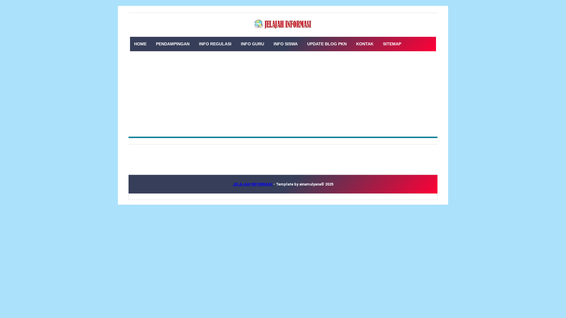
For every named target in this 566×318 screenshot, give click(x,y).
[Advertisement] (283, 92)
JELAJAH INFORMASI (253, 184)
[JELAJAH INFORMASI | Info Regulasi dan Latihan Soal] (283, 24)
